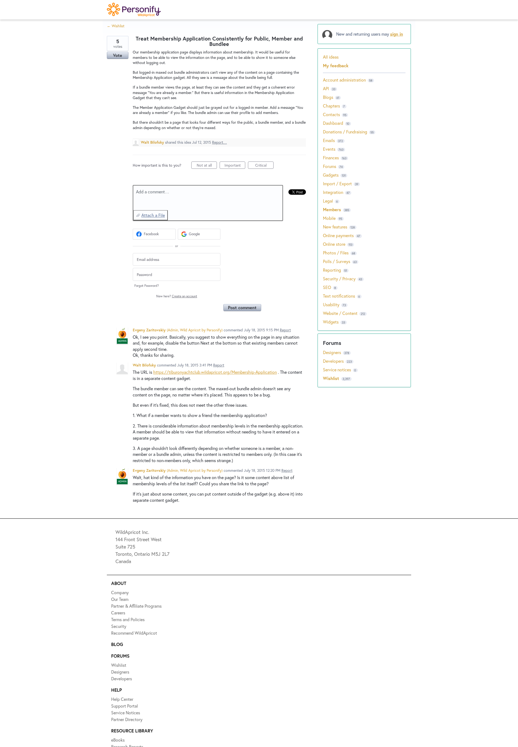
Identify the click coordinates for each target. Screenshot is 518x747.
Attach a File (153, 215)
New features (335, 227)
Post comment (242, 307)
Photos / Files (336, 252)
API (326, 88)
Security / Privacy (339, 278)
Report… (219, 142)
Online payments (338, 235)
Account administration (344, 80)
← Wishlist (115, 25)
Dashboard (333, 123)
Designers (332, 352)
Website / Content (340, 313)
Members (332, 209)
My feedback (336, 65)
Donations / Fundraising (345, 131)
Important (234, 166)
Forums (329, 166)
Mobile (329, 218)
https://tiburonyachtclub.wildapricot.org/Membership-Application (215, 372)
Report (285, 329)
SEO (327, 287)
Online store (334, 244)
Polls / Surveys (336, 261)
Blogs (328, 97)
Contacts (331, 114)
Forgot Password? (146, 286)
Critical (264, 166)
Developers (334, 361)
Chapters (331, 106)
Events (329, 149)
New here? (176, 296)
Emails (329, 140)
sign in (396, 34)
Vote (117, 55)
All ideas (331, 57)
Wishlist (331, 378)
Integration (333, 192)
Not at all (207, 166)
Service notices (337, 369)
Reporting (332, 270)
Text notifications (339, 296)
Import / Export (337, 183)
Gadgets (331, 175)
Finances (331, 157)
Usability (331, 304)
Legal (328, 201)
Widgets (331, 322)
